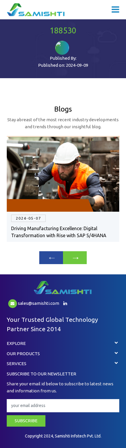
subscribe (26, 420)
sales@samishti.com (38, 303)
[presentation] (51, 257)
